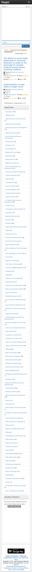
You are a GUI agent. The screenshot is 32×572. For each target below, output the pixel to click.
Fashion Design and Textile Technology (16, 248)
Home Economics (10, 292)
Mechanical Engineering (12, 360)
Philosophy (8, 425)
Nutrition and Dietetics (11, 391)
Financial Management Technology (15, 253)
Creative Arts (9, 205)
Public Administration (11, 457)
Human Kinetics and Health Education (16, 299)
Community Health (11, 186)
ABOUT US (24, 558)
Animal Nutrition (10, 141)
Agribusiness (9, 115)
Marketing (8, 349)
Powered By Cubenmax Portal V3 (16, 566)
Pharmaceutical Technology (13, 418)
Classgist (5, 2)
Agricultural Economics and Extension (16, 119)
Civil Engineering (10, 182)
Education (8, 223)
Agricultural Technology (12, 133)
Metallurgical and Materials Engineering (16, 374)
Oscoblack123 (12, 75)
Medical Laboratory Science (13, 367)
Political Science (10, 439)
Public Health (9, 460)
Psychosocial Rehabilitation (13, 453)
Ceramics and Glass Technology (14, 172)
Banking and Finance (11, 152)
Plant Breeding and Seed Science (15, 436)
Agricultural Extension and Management (16, 127)
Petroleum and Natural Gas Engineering (16, 413)
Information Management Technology (16, 322)
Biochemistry (9, 156)
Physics (8, 432)
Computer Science (11, 196)
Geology (8, 275)
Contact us (15, 568)
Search (26, 46)
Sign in (6, 6)
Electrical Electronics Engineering (14, 227)
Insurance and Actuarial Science (14, 328)
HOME (7, 556)
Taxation (8, 482)
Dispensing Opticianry (11, 216)
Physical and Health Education (14, 428)
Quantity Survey (10, 468)
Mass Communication (18, 72)
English (7, 230)
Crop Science (9, 212)
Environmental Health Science (14, 237)
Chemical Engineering (11, 175)
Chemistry (8, 179)
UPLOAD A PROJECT (14, 506)
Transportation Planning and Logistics (16, 485)
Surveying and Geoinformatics (14, 478)
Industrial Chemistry (11, 313)
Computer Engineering (12, 193)
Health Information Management (14, 285)
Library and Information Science (14, 345)
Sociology (8, 475)
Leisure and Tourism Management (15, 342)
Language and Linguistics (12, 335)
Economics (8, 220)
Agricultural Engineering (12, 124)
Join (29, 6)
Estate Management (11, 244)
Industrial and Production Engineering (16, 308)
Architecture (9, 145)
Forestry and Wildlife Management (15, 267)
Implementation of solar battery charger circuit (14, 85)
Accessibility (20, 569)
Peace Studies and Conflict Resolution (16, 407)
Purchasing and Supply (12, 464)
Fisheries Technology (11, 260)
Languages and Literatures (13, 338)
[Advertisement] (16, 24)
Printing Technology (11, 446)
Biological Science (10, 159)
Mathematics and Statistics (13, 356)
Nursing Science (10, 388)
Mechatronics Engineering (13, 363)
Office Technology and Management (15, 395)
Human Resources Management (14, 305)
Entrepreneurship (10, 234)
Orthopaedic (9, 404)
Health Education (10, 282)
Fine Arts (8, 257)
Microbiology (9, 379)
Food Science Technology (13, 264)
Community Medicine (11, 189)
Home (6, 50)
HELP (16, 559)
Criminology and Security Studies (14, 209)
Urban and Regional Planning (13, 491)
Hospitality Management (12, 296)
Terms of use (12, 569)
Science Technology (11, 471)
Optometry (8, 400)
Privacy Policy (24, 568)
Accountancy (9, 111)
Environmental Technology (13, 241)
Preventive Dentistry (11, 443)
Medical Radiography (11, 370)
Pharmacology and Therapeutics (14, 421)
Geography (9, 271)
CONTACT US (16, 558)
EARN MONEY (14, 556)
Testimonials (7, 568)
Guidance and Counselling (13, 278)
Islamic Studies (10, 331)
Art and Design (10, 149)
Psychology (9, 450)
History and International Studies (14, 289)
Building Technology (11, 163)
